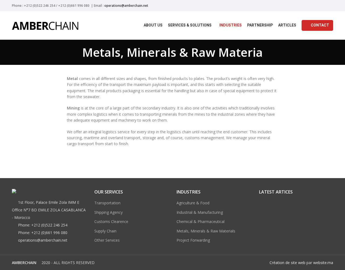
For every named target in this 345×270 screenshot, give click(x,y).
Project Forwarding (193, 240)
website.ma (323, 262)
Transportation (107, 202)
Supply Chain (105, 231)
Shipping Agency (108, 212)
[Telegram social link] (330, 5)
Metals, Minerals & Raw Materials (206, 231)
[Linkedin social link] (324, 5)
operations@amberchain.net (126, 5)
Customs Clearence (111, 221)
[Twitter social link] (311, 5)
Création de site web (287, 262)
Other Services (107, 240)
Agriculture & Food (193, 202)
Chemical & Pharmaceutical (201, 221)
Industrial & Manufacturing (200, 212)
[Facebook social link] (305, 5)
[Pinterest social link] (318, 5)
